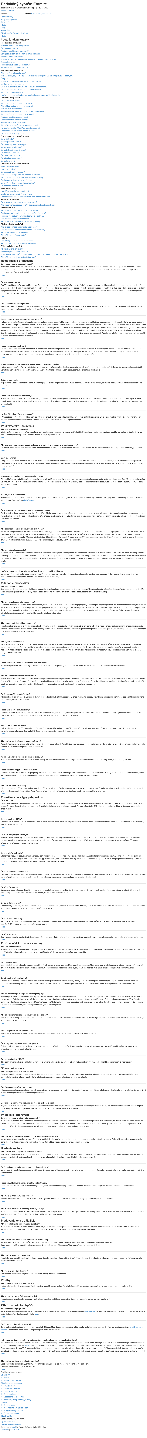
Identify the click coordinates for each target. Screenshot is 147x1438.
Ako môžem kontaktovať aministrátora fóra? (18, 257)
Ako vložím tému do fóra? (11, 100)
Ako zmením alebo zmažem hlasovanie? (17, 114)
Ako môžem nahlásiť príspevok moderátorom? (19, 125)
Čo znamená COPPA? (10, 48)
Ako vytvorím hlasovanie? (11, 108)
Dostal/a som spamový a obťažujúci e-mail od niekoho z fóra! (25, 196)
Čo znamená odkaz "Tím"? (12, 185)
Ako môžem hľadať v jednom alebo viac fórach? (20, 210)
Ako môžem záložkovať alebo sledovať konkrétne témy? (23, 229)
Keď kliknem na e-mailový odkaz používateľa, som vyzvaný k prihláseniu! (30, 95)
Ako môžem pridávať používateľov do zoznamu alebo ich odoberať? (28, 205)
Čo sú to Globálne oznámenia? (13, 150)
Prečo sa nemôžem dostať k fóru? (14, 117)
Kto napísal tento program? (12, 248)
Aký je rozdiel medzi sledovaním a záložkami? (19, 226)
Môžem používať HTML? (11, 141)
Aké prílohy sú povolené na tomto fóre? (17, 240)
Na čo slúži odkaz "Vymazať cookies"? (16, 67)
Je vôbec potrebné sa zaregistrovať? (15, 45)
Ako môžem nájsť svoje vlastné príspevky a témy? (21, 221)
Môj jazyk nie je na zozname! (12, 84)
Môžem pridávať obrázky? (11, 147)
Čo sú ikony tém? (8, 161)
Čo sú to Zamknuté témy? (11, 158)
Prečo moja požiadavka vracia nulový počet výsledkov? (23, 213)
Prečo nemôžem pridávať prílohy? (14, 119)
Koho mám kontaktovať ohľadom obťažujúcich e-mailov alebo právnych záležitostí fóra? (36, 254)
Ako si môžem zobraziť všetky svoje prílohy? (19, 243)
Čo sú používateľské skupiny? (13, 172)
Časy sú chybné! (7, 78)
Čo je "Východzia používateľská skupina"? (18, 183)
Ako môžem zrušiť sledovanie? (13, 235)
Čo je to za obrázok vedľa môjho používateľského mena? (24, 86)
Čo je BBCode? (7, 139)
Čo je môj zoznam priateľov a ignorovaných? (19, 202)
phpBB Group (28, 500)
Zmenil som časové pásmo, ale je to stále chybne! (21, 81)
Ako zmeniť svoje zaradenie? (12, 92)
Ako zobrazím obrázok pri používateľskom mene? (21, 89)
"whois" (27, 1345)
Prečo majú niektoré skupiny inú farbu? (17, 180)
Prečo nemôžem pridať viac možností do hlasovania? (22, 111)
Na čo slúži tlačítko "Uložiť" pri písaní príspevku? (20, 128)
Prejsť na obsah (7, 10)
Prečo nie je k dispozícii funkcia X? (15, 251)
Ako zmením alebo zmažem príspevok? (17, 103)
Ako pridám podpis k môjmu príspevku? (17, 106)
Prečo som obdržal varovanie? (13, 122)
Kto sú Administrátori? (10, 166)
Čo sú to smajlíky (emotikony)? (13, 144)
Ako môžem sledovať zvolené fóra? (15, 232)
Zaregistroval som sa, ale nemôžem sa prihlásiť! (20, 53)
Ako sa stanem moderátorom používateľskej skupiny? (22, 177)
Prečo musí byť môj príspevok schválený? (18, 130)
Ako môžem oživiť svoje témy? (13, 133)
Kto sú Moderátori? (8, 169)
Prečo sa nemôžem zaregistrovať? (15, 51)
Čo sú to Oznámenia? (10, 152)
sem (36, 1314)
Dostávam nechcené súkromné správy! (17, 194)
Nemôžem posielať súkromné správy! (16, 191)
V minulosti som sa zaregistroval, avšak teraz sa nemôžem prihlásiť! (28, 59)
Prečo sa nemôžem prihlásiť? (13, 56)
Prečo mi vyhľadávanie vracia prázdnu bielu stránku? (22, 216)
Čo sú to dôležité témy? (10, 155)
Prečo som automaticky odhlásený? (15, 64)
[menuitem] (9, 19)
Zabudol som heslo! (9, 62)
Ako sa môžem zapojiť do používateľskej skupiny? (21, 174)
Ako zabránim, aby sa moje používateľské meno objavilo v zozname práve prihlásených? (37, 75)
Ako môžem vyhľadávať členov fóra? (15, 218)
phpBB (14, 1427)
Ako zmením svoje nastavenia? (13, 73)
